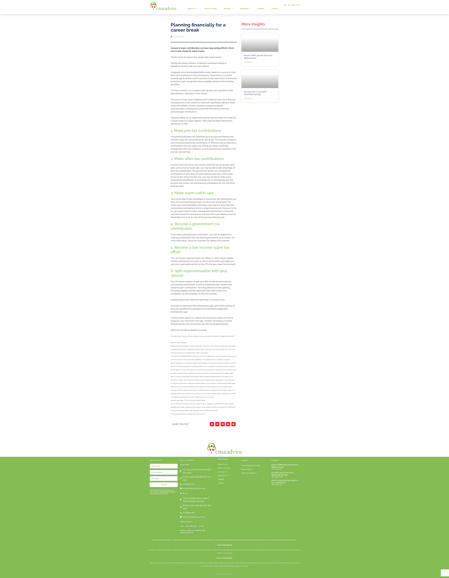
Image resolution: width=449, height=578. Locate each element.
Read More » (248, 62)
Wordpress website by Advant (224, 573)
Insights (261, 8)
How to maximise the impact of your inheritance (285, 481)
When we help (211, 8)
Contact (274, 8)
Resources (244, 8)
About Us (191, 8)
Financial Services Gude (250, 465)
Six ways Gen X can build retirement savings (282, 473)
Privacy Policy (246, 469)
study (198, 72)
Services (227, 8)
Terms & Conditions (249, 473)
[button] (212, 424)
